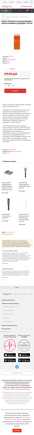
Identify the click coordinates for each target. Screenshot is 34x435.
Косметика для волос (8, 310)
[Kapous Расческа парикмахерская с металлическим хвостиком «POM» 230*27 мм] (25, 204)
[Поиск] (32, 11)
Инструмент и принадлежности (10, 306)
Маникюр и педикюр (8, 314)
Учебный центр (6, 331)
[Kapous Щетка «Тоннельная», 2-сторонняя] (8, 204)
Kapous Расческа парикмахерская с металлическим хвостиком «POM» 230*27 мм (24, 218)
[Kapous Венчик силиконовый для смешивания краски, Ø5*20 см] (25, 172)
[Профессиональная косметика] (6, 6)
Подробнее (5, 263)
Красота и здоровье (8, 321)
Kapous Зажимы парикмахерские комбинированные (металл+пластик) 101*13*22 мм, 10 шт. (7, 186)
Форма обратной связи (17, 373)
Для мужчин (6, 318)
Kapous (8, 61)
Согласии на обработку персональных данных (16, 389)
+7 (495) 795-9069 (26, 6)
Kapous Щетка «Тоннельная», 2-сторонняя (7, 216)
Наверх (17, 287)
